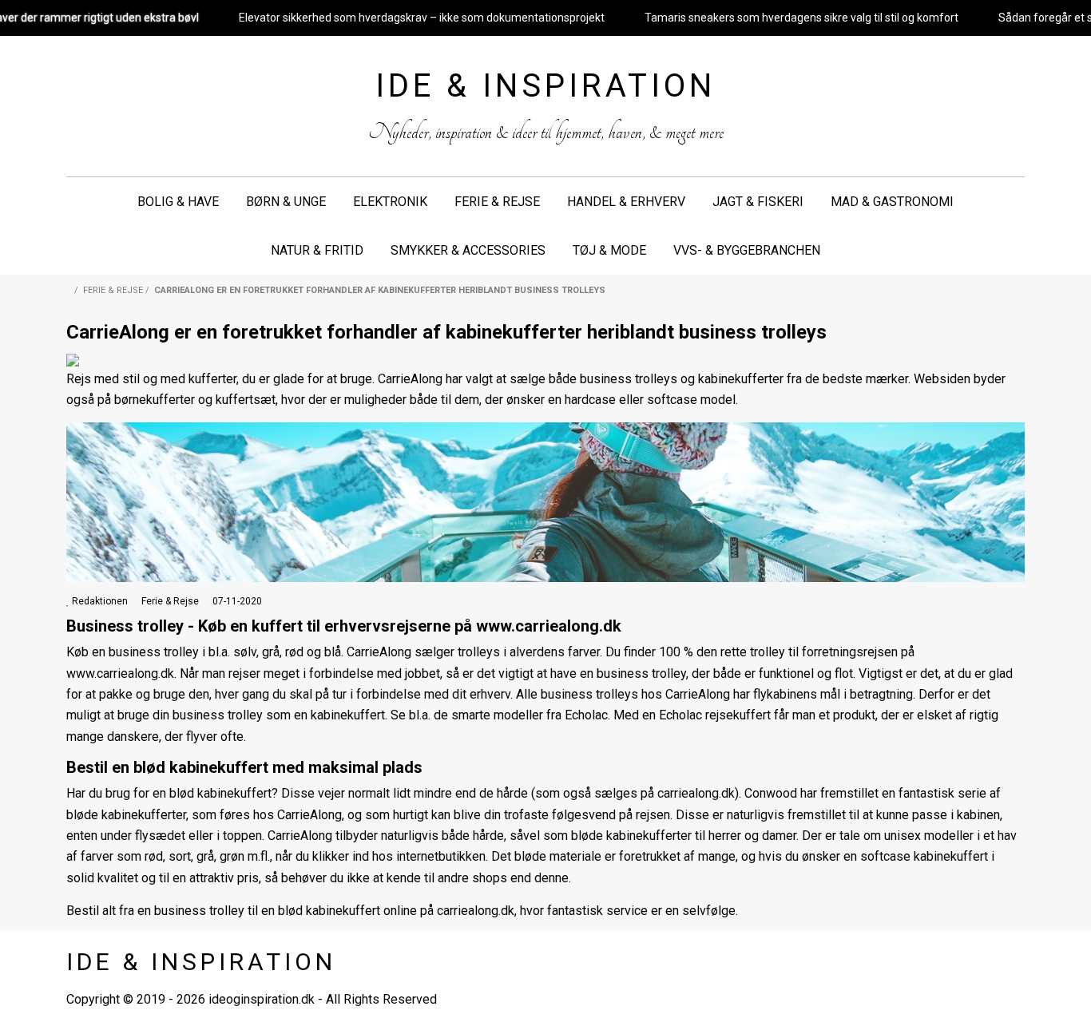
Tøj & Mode (609, 250)
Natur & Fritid (317, 250)
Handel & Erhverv (626, 201)
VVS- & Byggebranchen (746, 250)
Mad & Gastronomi (892, 201)
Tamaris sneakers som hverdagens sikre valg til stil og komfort (801, 17)
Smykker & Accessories (468, 250)
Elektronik (390, 201)
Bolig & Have (178, 201)
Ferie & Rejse (497, 201)
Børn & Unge (286, 201)
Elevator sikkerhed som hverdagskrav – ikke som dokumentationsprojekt (422, 17)
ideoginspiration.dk (261, 999)
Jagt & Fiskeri (757, 201)
